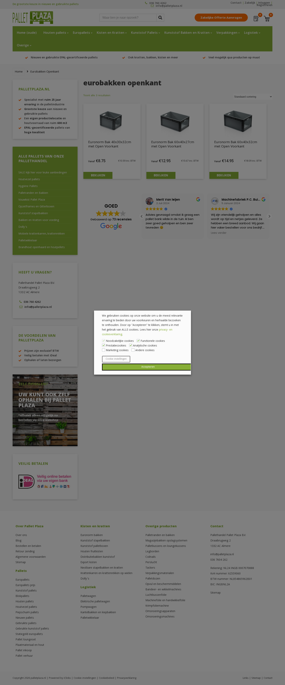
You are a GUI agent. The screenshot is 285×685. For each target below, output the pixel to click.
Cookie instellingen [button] (116, 359)
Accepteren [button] (148, 367)
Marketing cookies (117, 350)
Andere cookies (145, 350)
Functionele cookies (153, 341)
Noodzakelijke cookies (120, 341)
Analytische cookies (145, 346)
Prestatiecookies (116, 346)
